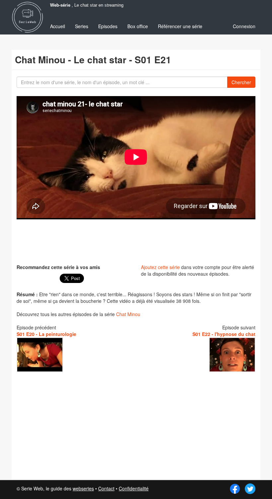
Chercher (241, 82)
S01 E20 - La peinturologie (46, 334)
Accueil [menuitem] (57, 26)
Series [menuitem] (81, 26)
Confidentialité (134, 488)
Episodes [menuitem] (107, 26)
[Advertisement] (137, 241)
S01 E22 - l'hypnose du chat (223, 334)
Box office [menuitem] (137, 26)
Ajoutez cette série (160, 267)
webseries (83, 488)
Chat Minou (128, 314)
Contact (106, 488)
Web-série (60, 5)
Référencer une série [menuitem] (180, 26)
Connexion (244, 26)
